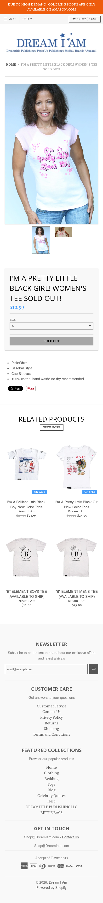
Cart (87, 19)
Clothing (51, 773)
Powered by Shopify (51, 887)
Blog (52, 790)
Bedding (52, 779)
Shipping (51, 729)
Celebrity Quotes (51, 796)
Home (11, 64)
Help (51, 801)
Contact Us (51, 712)
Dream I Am (26, 511)
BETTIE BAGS (51, 813)
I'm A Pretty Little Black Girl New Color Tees (76, 504)
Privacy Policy (51, 718)
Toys (51, 785)
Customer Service (51, 706)
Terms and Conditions (51, 735)
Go (94, 669)
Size (13, 320)
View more (51, 427)
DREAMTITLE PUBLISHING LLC (51, 807)
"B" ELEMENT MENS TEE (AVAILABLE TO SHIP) (77, 594)
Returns (51, 723)
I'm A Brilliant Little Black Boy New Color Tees (26, 504)
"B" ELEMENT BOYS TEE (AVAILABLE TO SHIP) (26, 594)
